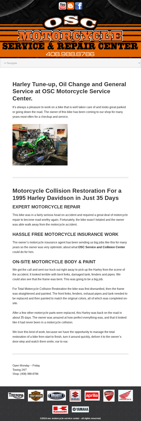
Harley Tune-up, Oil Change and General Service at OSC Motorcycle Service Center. (69, 91)
